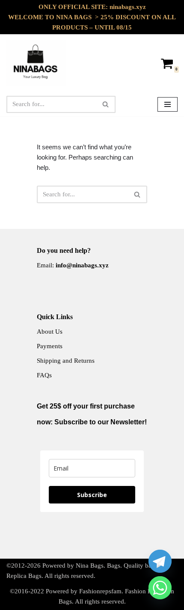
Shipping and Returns (66, 360)
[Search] (106, 104)
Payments (49, 346)
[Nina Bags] (36, 63)
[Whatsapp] (160, 587)
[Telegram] (160, 561)
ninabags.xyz (128, 6)
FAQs (44, 375)
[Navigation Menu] (167, 104)
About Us (49, 331)
